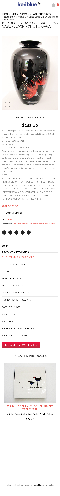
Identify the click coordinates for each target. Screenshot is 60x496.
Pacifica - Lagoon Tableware (17, 293)
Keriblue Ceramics (20, 14)
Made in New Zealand (13, 286)
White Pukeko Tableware (15, 336)
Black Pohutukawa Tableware (25, 224)
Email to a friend (14, 213)
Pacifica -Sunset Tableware (16, 300)
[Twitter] (4, 232)
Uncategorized (10, 314)
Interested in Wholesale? (21, 345)
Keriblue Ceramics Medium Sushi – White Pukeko (30, 414)
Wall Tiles (7, 321)
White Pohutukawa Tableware (18, 328)
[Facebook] (10, 232)
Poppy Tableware (11, 307)
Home (5, 14)
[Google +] (23, 232)
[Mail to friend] (29, 232)
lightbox (7, 104)
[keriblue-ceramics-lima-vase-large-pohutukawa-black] (30, 72)
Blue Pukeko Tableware (14, 264)
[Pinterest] (16, 232)
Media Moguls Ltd (40, 485)
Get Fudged (8, 271)
